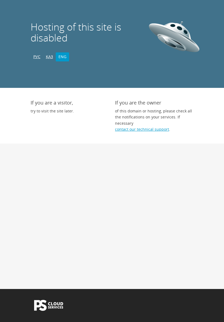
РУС (36, 56)
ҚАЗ (49, 56)
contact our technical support (142, 129)
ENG (62, 56)
